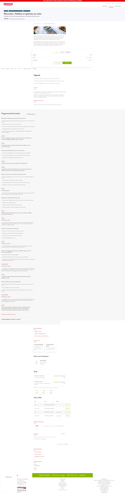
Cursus (62, 488)
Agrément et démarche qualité (20, 481)
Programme (7, 68)
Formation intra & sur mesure (62, 489)
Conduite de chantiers (104, 484)
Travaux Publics (104, 491)
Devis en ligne (58, 62)
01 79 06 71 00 (73, 475)
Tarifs (15, 68)
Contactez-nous (20, 484)
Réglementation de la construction (104, 481)
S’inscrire (67, 62)
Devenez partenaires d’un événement (20, 482)
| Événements (104, 6)
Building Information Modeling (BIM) (104, 483)
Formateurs (12, 68)
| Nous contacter (118, 6)
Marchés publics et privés (104, 489)
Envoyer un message (59, 475)
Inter (56, 52)
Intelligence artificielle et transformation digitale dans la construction (104, 480)
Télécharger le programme (27, 68)
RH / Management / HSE (104, 490)
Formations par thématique (62, 485)
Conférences (62, 480)
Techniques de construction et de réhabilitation (104, 482)
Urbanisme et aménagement (104, 487)
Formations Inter (62, 486)
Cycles (62, 487)
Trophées (62, 481)
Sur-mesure (68, 52)
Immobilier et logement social (104, 488)
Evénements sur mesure (62, 482)
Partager (35, 68)
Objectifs (2, 68)
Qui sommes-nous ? (21, 480)
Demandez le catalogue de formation (20, 483)
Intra (62, 52)
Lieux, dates (19, 68)
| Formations (111, 6)
